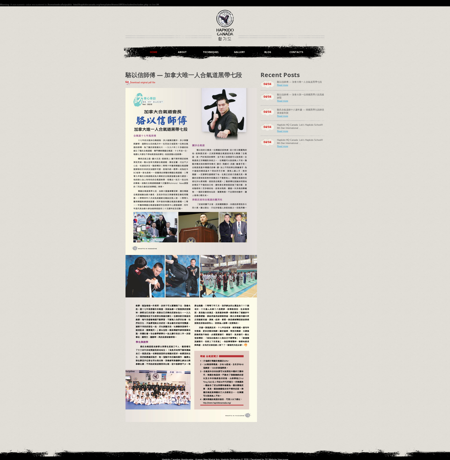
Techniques (210, 52)
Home (153, 52)
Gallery (239, 52)
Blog (267, 52)
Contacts (296, 52)
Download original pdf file (142, 82)
